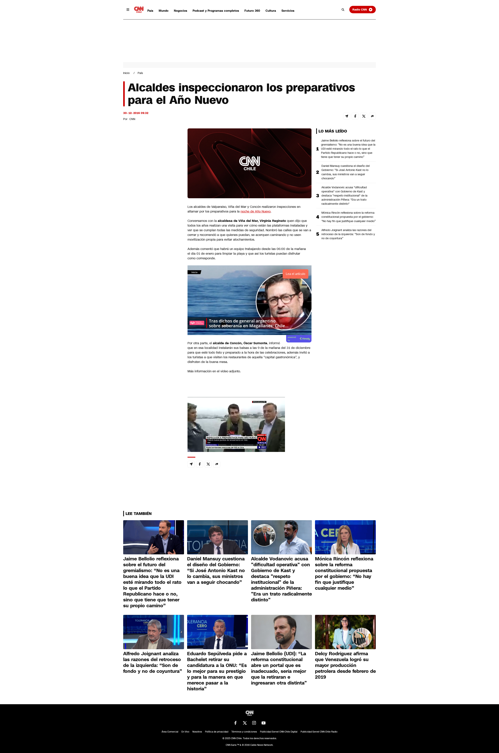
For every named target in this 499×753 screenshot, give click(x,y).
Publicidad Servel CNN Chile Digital (278, 731)
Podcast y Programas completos (216, 11)
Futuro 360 (252, 11)
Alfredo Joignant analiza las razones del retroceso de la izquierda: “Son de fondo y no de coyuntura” (348, 234)
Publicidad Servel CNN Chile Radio (319, 731)
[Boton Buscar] (343, 9)
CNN (132, 119)
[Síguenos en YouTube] (263, 723)
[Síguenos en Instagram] (254, 723)
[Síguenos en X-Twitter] (245, 723)
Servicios (287, 11)
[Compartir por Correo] (346, 116)
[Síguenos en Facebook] (235, 723)
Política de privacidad (216, 731)
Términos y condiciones (244, 731)
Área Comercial (170, 731)
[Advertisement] (152, 352)
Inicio (126, 73)
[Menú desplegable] (128, 9)
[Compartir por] (372, 116)
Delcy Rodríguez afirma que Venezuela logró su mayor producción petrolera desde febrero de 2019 (345, 665)
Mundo (163, 11)
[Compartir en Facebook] (355, 116)
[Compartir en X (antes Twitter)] (363, 116)
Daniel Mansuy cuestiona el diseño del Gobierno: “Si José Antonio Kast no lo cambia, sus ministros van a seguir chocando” (345, 172)
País (150, 11)
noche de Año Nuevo (256, 211)
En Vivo (185, 731)
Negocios (180, 11)
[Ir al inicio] (138, 9)
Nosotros (197, 731)
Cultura (270, 11)
